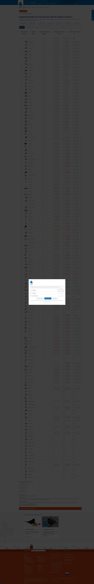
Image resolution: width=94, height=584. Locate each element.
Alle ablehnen (54, 298)
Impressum (45, 303)
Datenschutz (49, 303)
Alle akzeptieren (48, 298)
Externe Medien (35, 295)
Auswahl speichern (40, 298)
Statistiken (34, 293)
